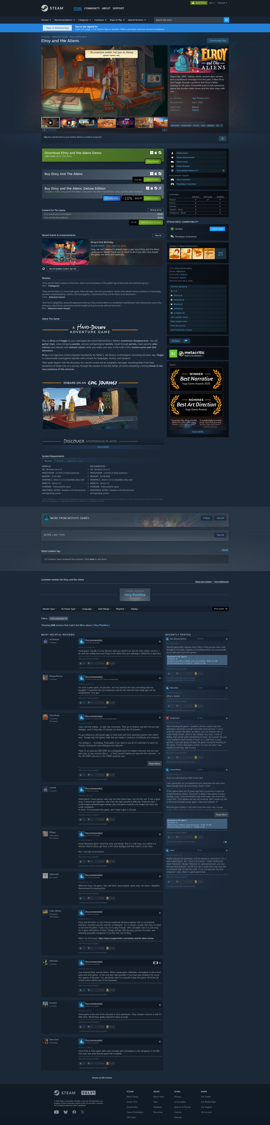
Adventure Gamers (57, 297)
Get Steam (206, 1097)
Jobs (155, 1102)
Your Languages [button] (57, 618)
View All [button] (158, 235)
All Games (45, 37)
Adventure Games (60, 37)
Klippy (52, 832)
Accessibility (180, 1102)
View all (225, 550)
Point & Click (186, 125)
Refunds (178, 1117)
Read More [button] (154, 763)
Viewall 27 (220, 253)
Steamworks (132, 1107)
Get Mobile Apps (208, 1102)
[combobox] (189, 20)
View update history (179, 317)
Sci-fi (203, 125)
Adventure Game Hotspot (59, 308)
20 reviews (53, 721)
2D (217, 125)
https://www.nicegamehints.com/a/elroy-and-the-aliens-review (126, 938)
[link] (132, 198)
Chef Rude (54, 715)
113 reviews (53, 838)
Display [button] (134, 609)
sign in (211, 3)
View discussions (178, 325)
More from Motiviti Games (69, 518)
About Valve (158, 1097)
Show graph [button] (219, 609)
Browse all (155, 210)
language (221, 3)
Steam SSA (132, 1102)
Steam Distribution (135, 1112)
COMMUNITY (92, 8)
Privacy (177, 1097)
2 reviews (53, 791)
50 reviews (53, 877)
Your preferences (221, 582)
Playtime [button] (120, 609)
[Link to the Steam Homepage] (52, 10)
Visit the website (178, 286)
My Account (206, 1112)
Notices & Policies (182, 1107)
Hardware (157, 1107)
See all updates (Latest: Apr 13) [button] (62, 269)
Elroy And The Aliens (71, 191)
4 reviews (53, 679)
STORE (78, 8)
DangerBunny (55, 676)
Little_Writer (55, 911)
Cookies (178, 1112)
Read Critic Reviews (193, 356)
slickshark (54, 639)
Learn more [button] (217, 229)
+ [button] (221, 125)
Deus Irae (53, 1039)
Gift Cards (131, 1117)
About (106, 8)
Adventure (175, 125)
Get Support (206, 1107)
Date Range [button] (103, 609)
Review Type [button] (49, 609)
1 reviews (53, 1006)
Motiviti (195, 107)
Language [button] (86, 609)
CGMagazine (53, 286)
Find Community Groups (181, 330)
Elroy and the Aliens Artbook (129, 191)
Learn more (50, 156)
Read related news (179, 321)
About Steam (132, 1097)
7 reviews (53, 643)
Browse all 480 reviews (102, 1078)
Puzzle (196, 125)
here (92, 559)
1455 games (54, 835)
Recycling (157, 1112)
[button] (46, 19)
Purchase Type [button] (68, 609)
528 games (53, 914)
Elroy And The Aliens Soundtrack (98, 191)
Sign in (47, 137)
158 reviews (54, 917)
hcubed (53, 1003)
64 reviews (53, 1043)
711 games (53, 719)
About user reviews (203, 582)
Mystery (211, 125)
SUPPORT (118, 8)
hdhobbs (53, 961)
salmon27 (54, 874)
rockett (52, 787)
